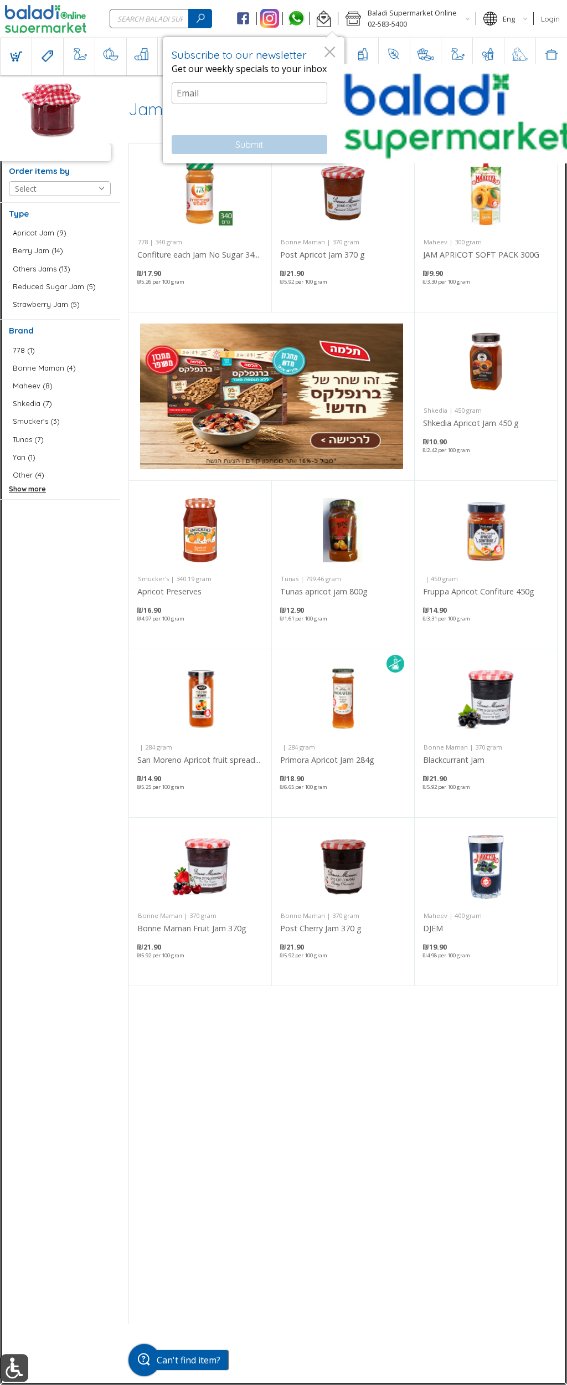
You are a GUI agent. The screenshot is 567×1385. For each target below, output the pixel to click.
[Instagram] (270, 19)
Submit (249, 144)
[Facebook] (243, 19)
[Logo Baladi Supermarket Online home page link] (45, 19)
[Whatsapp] (296, 19)
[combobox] (161, 18)
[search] (200, 18)
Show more (27, 489)
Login (550, 18)
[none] (200, 228)
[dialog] (253, 100)
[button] (324, 19)
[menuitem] (16, 56)
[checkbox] (60, 233)
